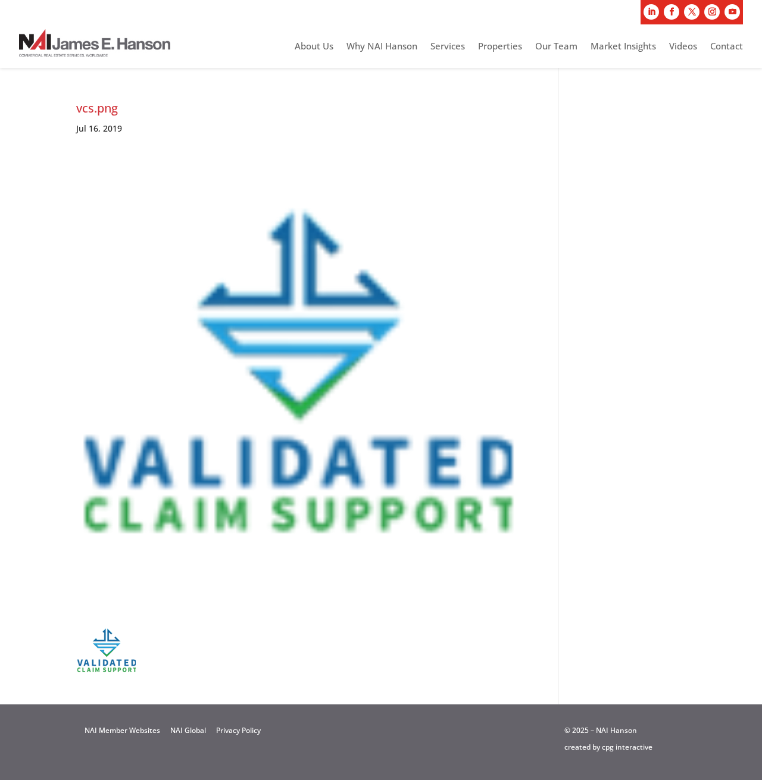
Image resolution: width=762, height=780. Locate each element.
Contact (726, 47)
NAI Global (188, 730)
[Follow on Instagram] (712, 12)
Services (447, 47)
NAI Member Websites (122, 730)
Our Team (556, 47)
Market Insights (623, 47)
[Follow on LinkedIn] (651, 12)
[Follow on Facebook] (671, 12)
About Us (314, 47)
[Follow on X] (691, 12)
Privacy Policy (238, 730)
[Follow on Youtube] (732, 12)
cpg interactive (627, 747)
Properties (500, 47)
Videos (683, 47)
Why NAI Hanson (381, 47)
